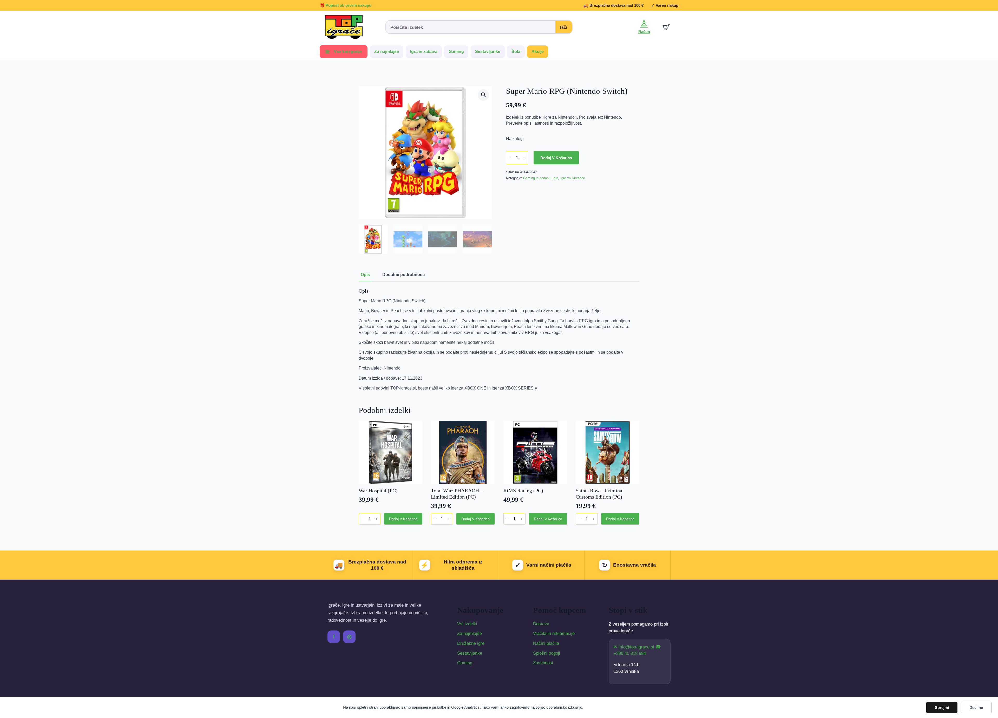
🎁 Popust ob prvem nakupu (345, 5)
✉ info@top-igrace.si (634, 647)
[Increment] (524, 158)
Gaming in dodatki (536, 178)
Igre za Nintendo (572, 178)
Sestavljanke (487, 51)
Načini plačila (546, 643)
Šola (515, 51)
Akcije (537, 51)
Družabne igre (470, 643)
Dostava (541, 623)
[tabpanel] (499, 339)
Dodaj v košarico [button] (403, 519)
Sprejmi (942, 707)
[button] (483, 94)
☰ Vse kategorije (343, 51)
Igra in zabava (423, 51)
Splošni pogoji (546, 653)
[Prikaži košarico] (666, 27)
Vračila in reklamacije (554, 633)
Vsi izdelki (467, 623)
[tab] (365, 274)
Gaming (456, 51)
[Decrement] (510, 158)
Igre (555, 178)
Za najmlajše (386, 51)
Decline (976, 707)
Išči (563, 27)
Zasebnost (543, 662)
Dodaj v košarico (556, 158)
